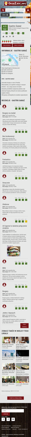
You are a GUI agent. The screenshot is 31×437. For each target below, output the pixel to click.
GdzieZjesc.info (5, 436)
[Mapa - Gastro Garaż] (10, 36)
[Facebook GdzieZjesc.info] (3, 419)
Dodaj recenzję (6, 45)
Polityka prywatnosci (5, 427)
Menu (4, 15)
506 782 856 (24, 58)
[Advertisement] (15, 20)
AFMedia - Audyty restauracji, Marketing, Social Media (13, 434)
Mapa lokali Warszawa (15, 427)
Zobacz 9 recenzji (18, 45)
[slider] (7, 41)
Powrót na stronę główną (16, 398)
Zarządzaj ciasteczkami (17, 425)
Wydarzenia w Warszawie (6, 429)
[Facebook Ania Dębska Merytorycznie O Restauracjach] (8, 419)
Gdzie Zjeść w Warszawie (6, 425)
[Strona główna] (15, 3)
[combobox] (15, 10)
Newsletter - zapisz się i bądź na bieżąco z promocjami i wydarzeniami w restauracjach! (14, 408)
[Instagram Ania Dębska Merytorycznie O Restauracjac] (13, 419)
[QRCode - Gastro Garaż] (13, 36)
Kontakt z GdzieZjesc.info (23, 429)
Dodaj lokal (14, 429)
